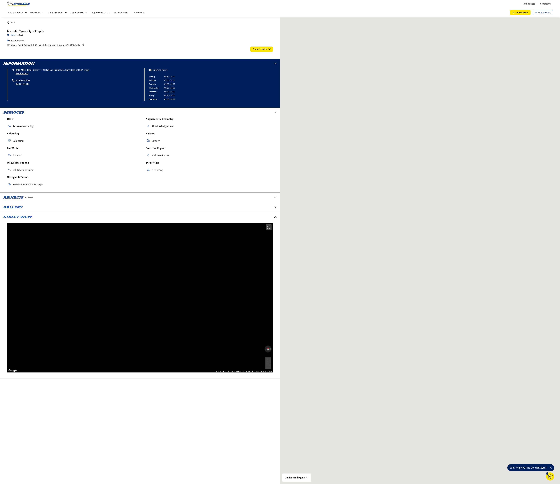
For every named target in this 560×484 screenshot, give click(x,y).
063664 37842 (22, 84)
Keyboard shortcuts (222, 371)
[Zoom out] (268, 366)
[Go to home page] (18, 3)
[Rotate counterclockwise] (266, 349)
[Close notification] (551, 468)
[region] (140, 297)
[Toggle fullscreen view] (269, 227)
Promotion (139, 12)
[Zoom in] (268, 360)
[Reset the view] (268, 349)
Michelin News (121, 12)
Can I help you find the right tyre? (528, 467)
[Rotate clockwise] (271, 349)
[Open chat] (550, 476)
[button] (547, 473)
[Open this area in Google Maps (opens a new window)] (12, 370)
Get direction (22, 73)
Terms (257, 371)
